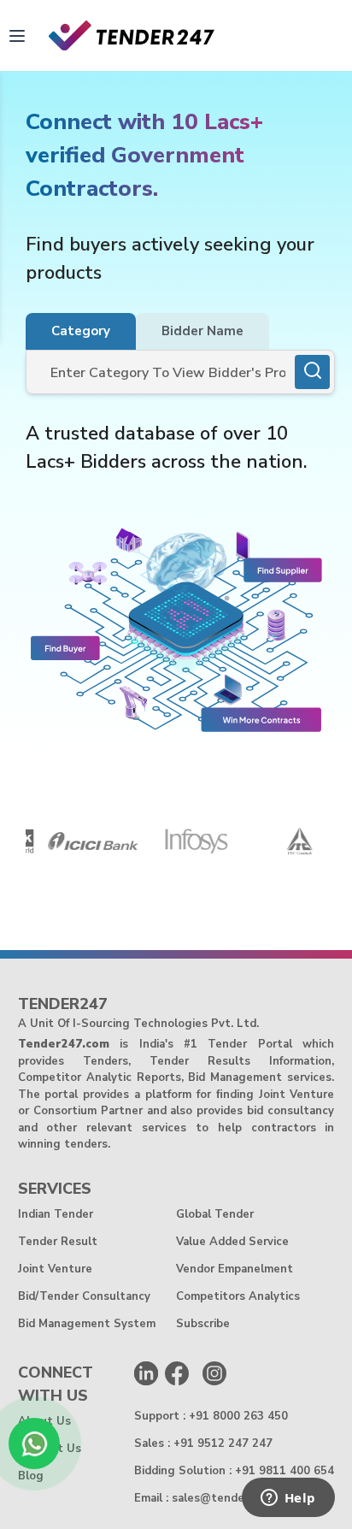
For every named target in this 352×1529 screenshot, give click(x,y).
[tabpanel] (180, 372)
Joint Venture (55, 1269)
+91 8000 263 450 (238, 1416)
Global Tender (215, 1214)
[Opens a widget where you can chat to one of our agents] (288, 1499)
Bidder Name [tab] (202, 330)
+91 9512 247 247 (223, 1443)
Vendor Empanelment (234, 1269)
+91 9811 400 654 (284, 1471)
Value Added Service (232, 1241)
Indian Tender (55, 1214)
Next (334, 844)
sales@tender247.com (233, 1498)
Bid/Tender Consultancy (84, 1296)
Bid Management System (86, 1323)
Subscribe (203, 1323)
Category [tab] (80, 330)
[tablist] (147, 331)
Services (54, 1188)
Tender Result (57, 1241)
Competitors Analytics (238, 1296)
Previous (12, 844)
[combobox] (161, 376)
